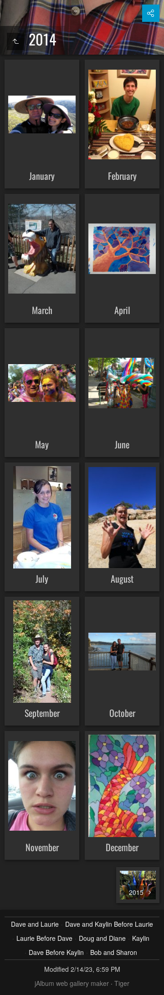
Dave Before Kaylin (56, 952)
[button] (11, 984)
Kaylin (140, 938)
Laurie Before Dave (44, 938)
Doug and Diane (102, 938)
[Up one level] (15, 41)
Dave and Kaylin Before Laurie (109, 924)
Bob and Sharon (113, 952)
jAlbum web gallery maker (72, 983)
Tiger (121, 983)
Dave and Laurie (35, 924)
